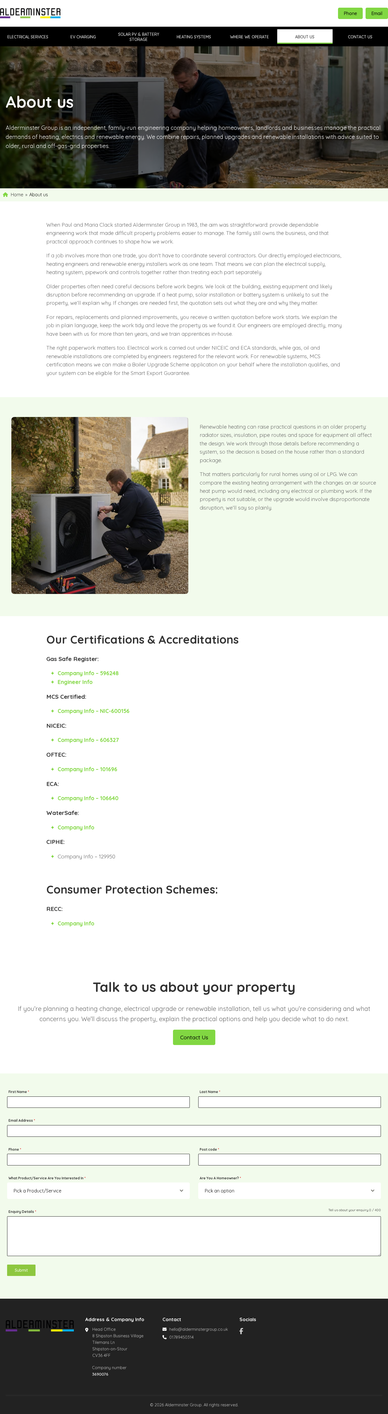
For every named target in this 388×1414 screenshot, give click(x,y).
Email (376, 13)
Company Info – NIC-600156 (94, 711)
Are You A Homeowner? (220, 1178)
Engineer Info (75, 682)
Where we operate (249, 36)
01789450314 (181, 1337)
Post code (209, 1149)
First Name (19, 1092)
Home (17, 194)
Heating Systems (194, 36)
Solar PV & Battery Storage (138, 37)
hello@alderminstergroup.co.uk (198, 1329)
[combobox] (98, 1190)
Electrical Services (27, 36)
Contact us (360, 36)
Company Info (76, 827)
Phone (350, 13)
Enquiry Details (22, 1211)
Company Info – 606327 (88, 740)
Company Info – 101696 (87, 769)
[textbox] (93, 1190)
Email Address (22, 1120)
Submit (21, 1270)
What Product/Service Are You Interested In (47, 1178)
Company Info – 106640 (88, 798)
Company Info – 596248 (88, 673)
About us (304, 36)
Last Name (210, 1092)
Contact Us (194, 1037)
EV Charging (83, 36)
